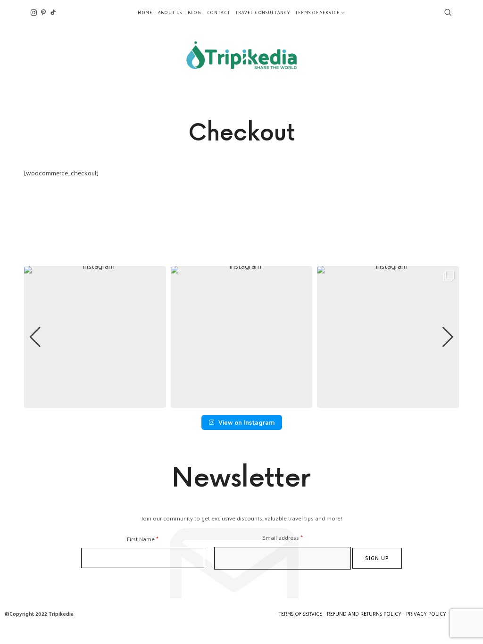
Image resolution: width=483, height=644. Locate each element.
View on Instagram (246, 422)
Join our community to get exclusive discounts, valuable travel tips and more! (242, 517)
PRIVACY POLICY (426, 613)
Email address (282, 537)
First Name (142, 538)
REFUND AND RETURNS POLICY (364, 613)
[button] (241, 401)
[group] (95, 337)
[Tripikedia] (241, 55)
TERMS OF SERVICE (300, 613)
